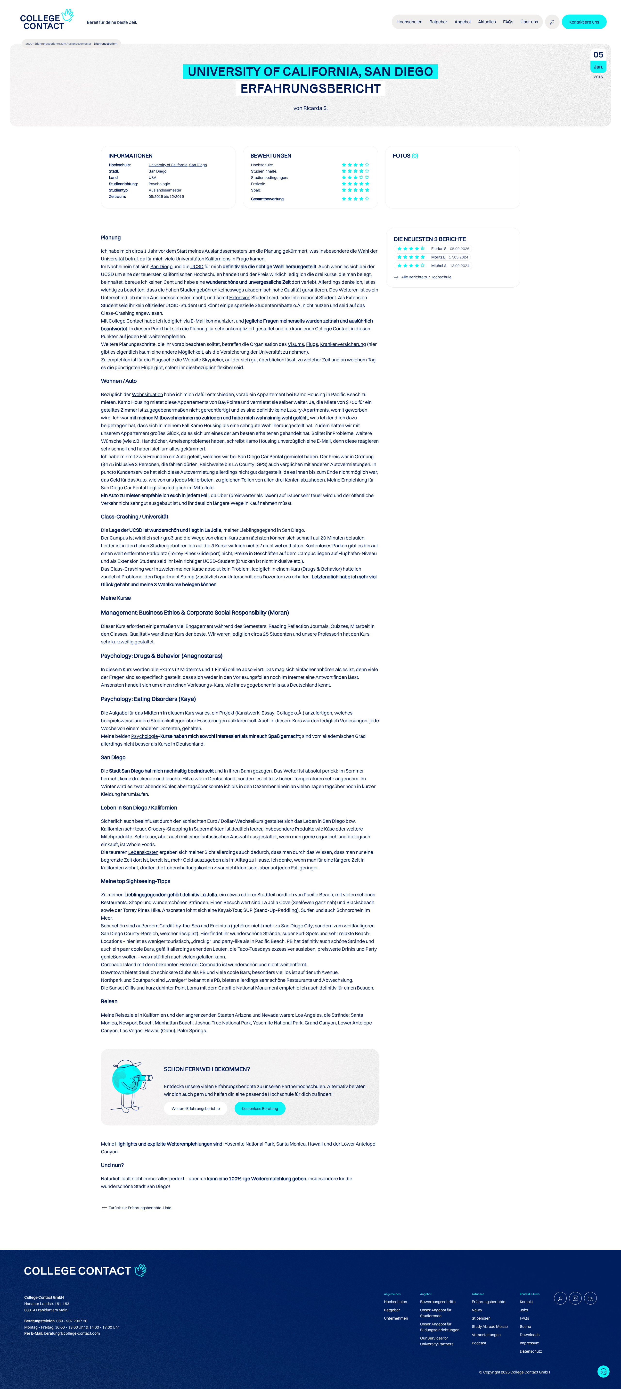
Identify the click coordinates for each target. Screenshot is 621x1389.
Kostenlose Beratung (260, 1108)
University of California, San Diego (178, 164)
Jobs (524, 1309)
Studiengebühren (198, 290)
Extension (239, 297)
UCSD (197, 266)
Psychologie (144, 736)
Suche (525, 1326)
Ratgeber (392, 1309)
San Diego (161, 266)
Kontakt (526, 1301)
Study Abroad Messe (490, 1326)
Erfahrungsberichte (488, 1301)
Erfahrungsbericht (105, 43)
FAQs (508, 22)
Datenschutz (531, 1351)
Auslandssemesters (225, 251)
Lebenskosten (143, 852)
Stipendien (481, 1318)
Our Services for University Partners (436, 1341)
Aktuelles (487, 22)
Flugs (312, 344)
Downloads (529, 1334)
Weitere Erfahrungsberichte (196, 1108)
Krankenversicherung (343, 344)
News (477, 1309)
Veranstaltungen (486, 1334)
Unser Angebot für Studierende (435, 1312)
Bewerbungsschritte (438, 1301)
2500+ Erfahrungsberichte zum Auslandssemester (58, 43)
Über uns (529, 22)
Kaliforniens (217, 259)
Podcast (479, 1342)
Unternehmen (396, 1318)
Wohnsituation (147, 394)
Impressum (529, 1342)
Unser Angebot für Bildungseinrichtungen (439, 1327)
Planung (273, 251)
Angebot (463, 22)
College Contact (126, 321)
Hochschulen (395, 1301)
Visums (296, 344)
